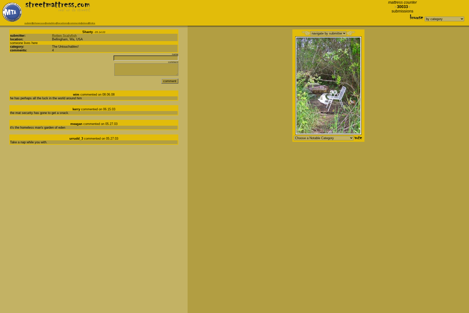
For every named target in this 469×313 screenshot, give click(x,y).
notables (51, 23)
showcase (39, 23)
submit (28, 23)
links (92, 23)
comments (75, 23)
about (85, 23)
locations (62, 23)
